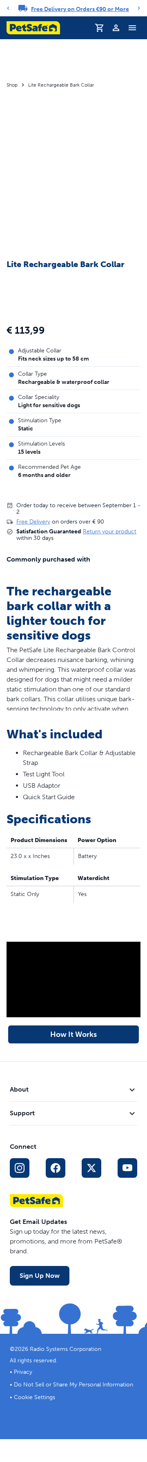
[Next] (139, 8)
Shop (12, 85)
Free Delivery (33, 521)
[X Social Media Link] (91, 1168)
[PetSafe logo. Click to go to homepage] (33, 27)
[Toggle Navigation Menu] (132, 28)
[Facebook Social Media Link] (55, 1168)
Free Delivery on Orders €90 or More (80, 9)
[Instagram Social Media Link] (19, 1168)
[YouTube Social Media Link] (127, 1168)
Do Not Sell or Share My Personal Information (73, 1384)
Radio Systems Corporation (65, 1349)
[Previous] (8, 8)
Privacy (23, 1371)
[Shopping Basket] (99, 28)
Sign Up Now (40, 1275)
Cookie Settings (34, 1397)
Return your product (109, 531)
